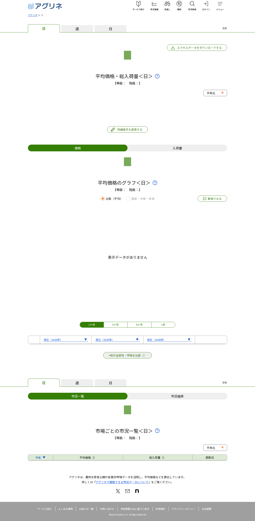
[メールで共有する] (127, 491)
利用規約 (160, 508)
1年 (163, 324)
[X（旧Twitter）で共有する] (118, 491)
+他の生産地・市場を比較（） (127, 355)
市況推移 (177, 396)
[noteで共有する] (137, 491)
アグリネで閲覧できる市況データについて (122, 482)
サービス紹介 (45, 508)
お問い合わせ (107, 508)
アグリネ (32, 15)
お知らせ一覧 (86, 508)
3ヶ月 (115, 324)
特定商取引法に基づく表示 (135, 508)
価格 (78, 148)
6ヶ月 (139, 324)
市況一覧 (77, 396)
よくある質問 (65, 508)
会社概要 (206, 508)
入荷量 (177, 148)
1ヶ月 (91, 324)
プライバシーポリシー (183, 508)
